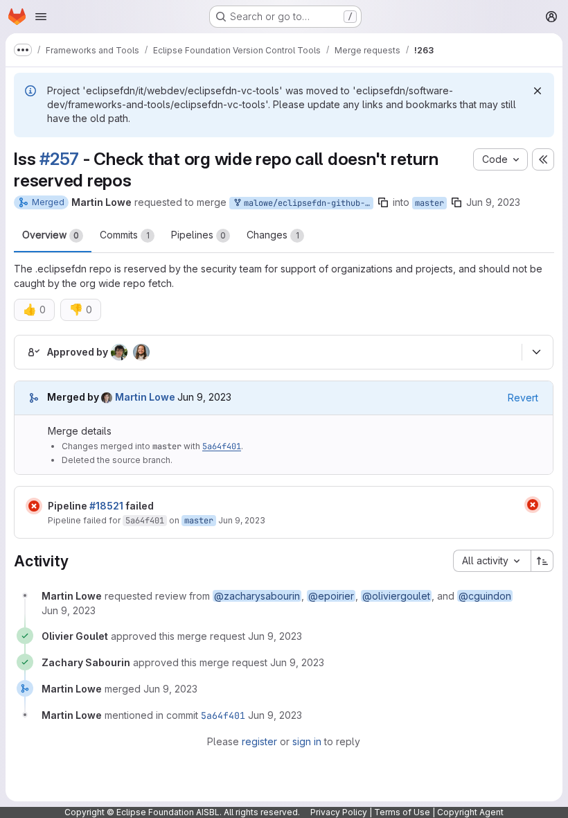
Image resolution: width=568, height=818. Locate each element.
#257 (59, 158)
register (259, 741)
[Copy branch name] (383, 202)
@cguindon (485, 596)
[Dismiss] (537, 90)
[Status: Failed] (34, 506)
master (429, 203)
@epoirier (331, 596)
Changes (273, 235)
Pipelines (198, 235)
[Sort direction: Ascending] (542, 561)
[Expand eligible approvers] (536, 352)
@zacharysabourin (257, 596)
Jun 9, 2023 (493, 202)
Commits (125, 235)
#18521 (106, 506)
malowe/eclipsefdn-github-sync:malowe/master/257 (306, 203)
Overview (50, 235)
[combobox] (492, 561)
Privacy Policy (338, 812)
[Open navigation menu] (41, 17)
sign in (306, 741)
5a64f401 (221, 446)
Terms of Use (402, 812)
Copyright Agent (470, 812)
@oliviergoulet (396, 596)
